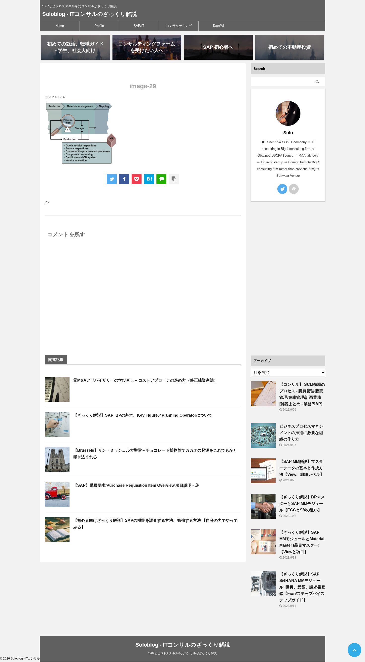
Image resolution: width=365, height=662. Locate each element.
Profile (99, 26)
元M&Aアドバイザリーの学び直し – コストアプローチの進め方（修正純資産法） (145, 380)
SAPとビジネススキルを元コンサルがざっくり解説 (182, 653)
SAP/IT (139, 26)
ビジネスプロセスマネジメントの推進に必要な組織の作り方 (301, 432)
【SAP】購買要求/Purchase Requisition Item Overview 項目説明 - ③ (136, 485)
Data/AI (218, 26)
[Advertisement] (288, 278)
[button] (82, 133)
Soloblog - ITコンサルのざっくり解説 (89, 14)
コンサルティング (179, 26)
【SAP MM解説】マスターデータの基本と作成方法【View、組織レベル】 (301, 468)
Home (59, 26)
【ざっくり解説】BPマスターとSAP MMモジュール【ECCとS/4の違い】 (302, 503)
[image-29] (149, 179)
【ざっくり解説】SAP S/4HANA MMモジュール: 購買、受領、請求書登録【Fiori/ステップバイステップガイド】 (302, 587)
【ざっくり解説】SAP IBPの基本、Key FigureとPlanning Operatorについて (142, 415)
